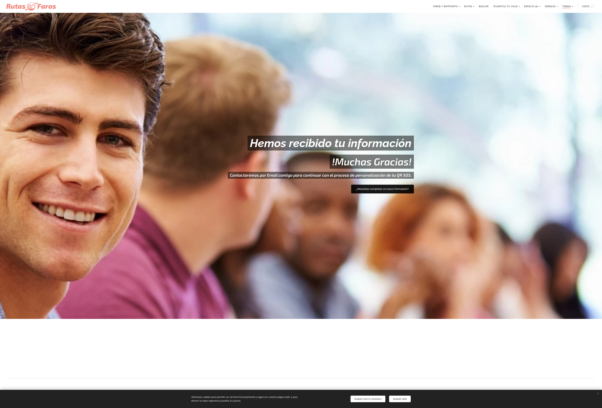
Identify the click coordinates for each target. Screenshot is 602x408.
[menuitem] (447, 6)
